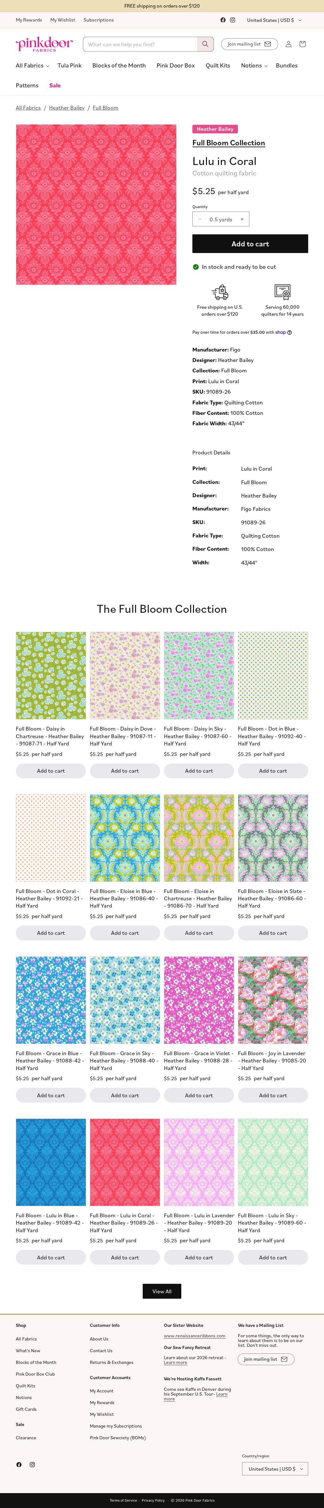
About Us (99, 1339)
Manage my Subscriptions (116, 1426)
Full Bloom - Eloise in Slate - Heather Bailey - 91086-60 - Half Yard (272, 898)
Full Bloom (105, 107)
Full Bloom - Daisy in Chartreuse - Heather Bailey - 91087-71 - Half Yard (50, 736)
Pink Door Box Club (35, 1374)
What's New (28, 1350)
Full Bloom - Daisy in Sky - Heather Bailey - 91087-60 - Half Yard (198, 736)
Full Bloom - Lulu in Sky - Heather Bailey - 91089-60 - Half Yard (272, 1222)
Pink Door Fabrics (200, 1500)
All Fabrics (28, 107)
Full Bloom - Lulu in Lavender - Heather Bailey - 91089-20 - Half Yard (199, 1222)
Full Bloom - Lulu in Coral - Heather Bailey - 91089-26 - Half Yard (124, 1222)
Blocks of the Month (36, 1362)
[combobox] (148, 44)
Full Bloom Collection (228, 142)
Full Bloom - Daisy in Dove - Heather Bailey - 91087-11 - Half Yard (123, 736)
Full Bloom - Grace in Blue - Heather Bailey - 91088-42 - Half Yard (50, 1060)
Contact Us (101, 1350)
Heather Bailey (66, 107)
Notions (24, 1397)
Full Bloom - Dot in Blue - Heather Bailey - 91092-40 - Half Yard (272, 736)
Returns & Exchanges (112, 1362)
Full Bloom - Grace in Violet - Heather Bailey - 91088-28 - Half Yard (199, 1060)
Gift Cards (26, 1409)
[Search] (205, 44)
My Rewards (29, 19)
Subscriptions (99, 19)
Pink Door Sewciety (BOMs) (118, 1438)
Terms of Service (123, 1500)
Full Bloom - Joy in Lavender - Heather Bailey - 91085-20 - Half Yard (272, 1060)
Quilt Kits (25, 1386)
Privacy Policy (153, 1500)
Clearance (26, 1438)
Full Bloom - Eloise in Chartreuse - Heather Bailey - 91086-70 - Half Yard (198, 898)
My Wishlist (62, 19)
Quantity (200, 206)
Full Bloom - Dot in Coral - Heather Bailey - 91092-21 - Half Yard (49, 898)
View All (162, 1291)
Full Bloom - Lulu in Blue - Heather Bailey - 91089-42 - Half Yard (50, 1222)
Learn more (175, 1362)
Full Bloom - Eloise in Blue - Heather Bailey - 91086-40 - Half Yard (124, 898)
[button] (31, 65)
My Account (102, 1391)
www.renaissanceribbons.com (195, 1336)
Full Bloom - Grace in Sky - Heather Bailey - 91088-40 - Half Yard (124, 1060)
